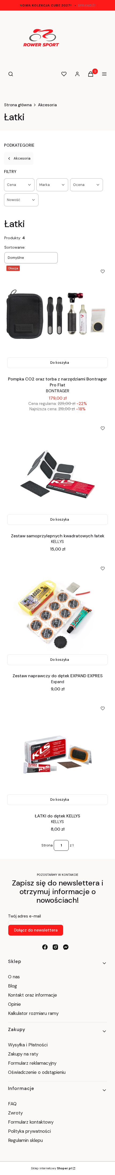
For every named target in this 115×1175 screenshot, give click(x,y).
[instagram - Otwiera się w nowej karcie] (55, 947)
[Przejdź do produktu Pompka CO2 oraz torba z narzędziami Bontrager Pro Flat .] (57, 317)
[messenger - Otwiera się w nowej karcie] (66, 947)
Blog (12, 986)
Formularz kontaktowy (30, 1122)
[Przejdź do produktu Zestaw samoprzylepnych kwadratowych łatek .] (57, 474)
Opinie (14, 1004)
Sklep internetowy (51, 1168)
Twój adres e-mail (24, 916)
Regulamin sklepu (25, 1140)
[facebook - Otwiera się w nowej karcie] (45, 947)
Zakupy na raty (23, 1054)
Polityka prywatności (29, 1131)
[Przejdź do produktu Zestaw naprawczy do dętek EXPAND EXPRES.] (57, 614)
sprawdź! (86, 5)
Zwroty (15, 1113)
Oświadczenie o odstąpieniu (37, 1072)
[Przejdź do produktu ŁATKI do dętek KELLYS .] (57, 754)
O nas (14, 977)
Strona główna (18, 105)
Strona (47, 845)
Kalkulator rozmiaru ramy (33, 1013)
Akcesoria (47, 105)
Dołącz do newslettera (35, 930)
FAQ (12, 1104)
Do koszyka (59, 362)
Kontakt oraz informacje (32, 995)
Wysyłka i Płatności (28, 1045)
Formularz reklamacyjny (32, 1063)
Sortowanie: (14, 247)
